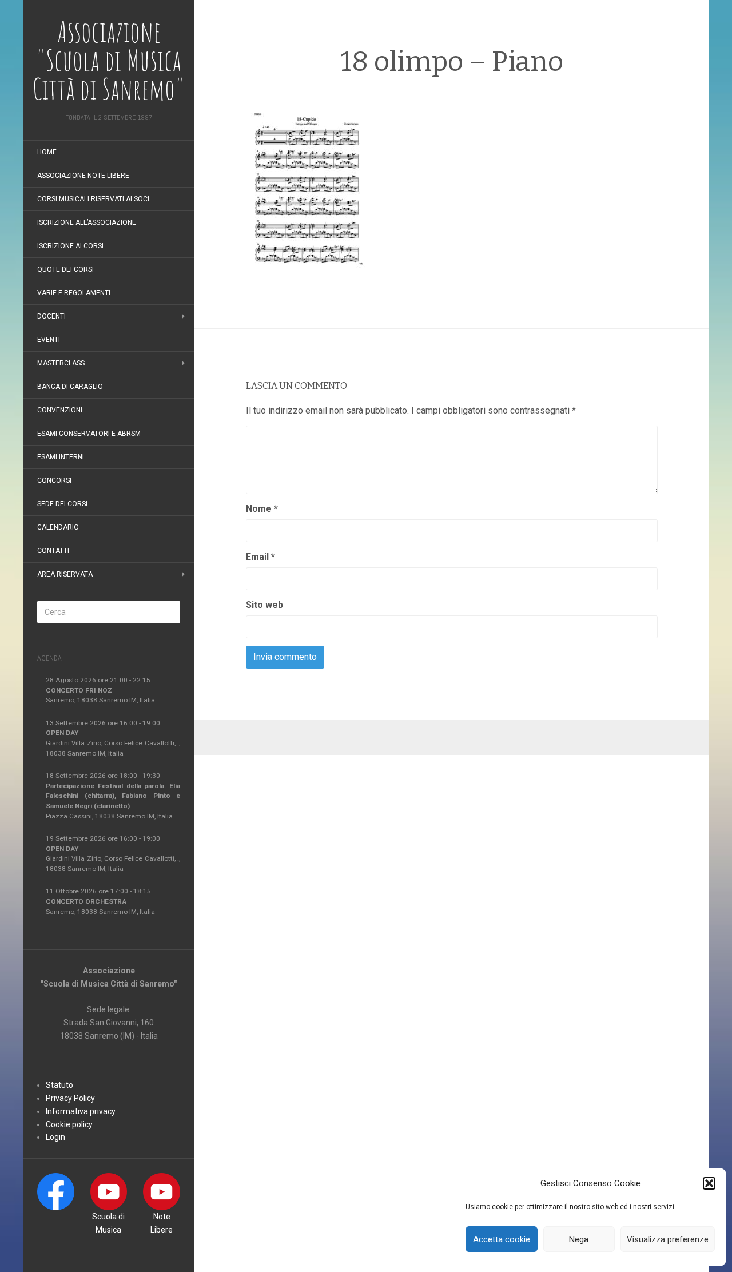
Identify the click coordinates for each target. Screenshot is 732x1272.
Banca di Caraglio (70, 387)
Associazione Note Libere (83, 176)
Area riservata (65, 574)
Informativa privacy (81, 1111)
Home (47, 152)
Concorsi (54, 480)
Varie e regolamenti (73, 293)
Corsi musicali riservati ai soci (93, 199)
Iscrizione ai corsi (70, 246)
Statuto (59, 1085)
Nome (262, 508)
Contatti (53, 551)
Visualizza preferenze (668, 1239)
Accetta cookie (501, 1239)
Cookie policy (69, 1124)
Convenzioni (59, 410)
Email (260, 556)
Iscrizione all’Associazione (86, 222)
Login (55, 1137)
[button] (709, 1183)
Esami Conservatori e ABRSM (89, 434)
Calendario (58, 527)
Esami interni (60, 457)
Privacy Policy (70, 1098)
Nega (578, 1239)
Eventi (48, 340)
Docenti (51, 316)
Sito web (264, 604)
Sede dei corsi (62, 504)
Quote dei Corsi (65, 269)
